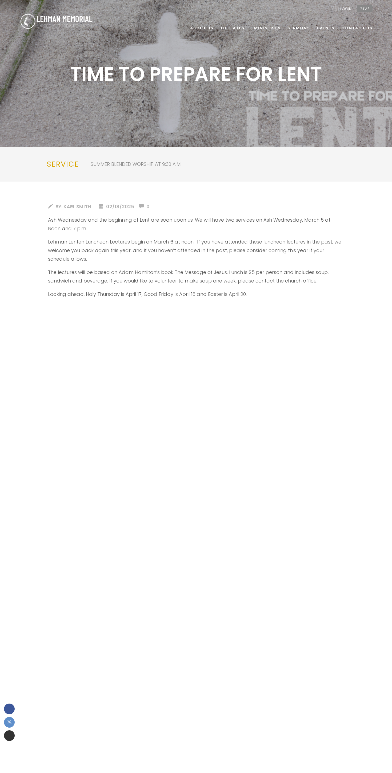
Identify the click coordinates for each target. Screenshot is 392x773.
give (364, 8)
